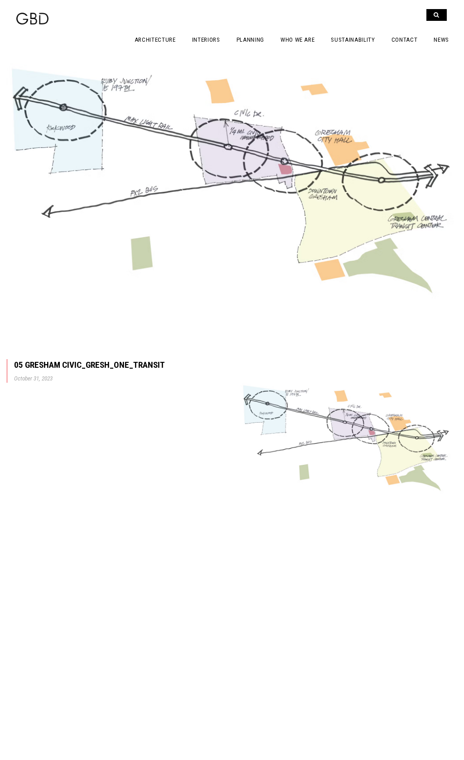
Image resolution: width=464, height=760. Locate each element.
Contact (405, 39)
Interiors (206, 39)
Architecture (155, 39)
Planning (250, 39)
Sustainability (353, 39)
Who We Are (297, 39)
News (441, 39)
